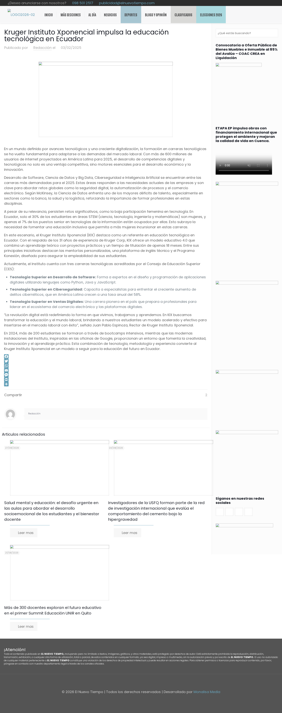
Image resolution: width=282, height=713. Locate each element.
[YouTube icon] (269, 3)
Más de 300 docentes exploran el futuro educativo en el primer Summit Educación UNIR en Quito (52, 610)
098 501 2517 (82, 3)
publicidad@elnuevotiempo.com (127, 3)
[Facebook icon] (261, 3)
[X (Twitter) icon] (265, 3)
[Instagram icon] (273, 3)
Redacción (42, 47)
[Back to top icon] (141, 682)
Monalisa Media (207, 691)
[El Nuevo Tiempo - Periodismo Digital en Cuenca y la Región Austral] (21, 14)
